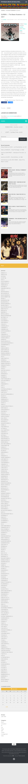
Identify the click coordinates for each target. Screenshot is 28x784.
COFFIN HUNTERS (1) (6, 331)
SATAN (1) (3, 572)
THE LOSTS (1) (4, 628)
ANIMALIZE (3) (4, 285)
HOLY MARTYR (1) (5, 430)
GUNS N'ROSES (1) (5, 409)
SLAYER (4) (3, 587)
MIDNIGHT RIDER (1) (5, 493)
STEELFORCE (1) (4, 611)
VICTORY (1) (3, 662)
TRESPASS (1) (4, 647)
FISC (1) (2, 385)
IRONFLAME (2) (4, 442)
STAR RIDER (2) (4, 609)
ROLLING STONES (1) (5, 558)
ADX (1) (2, 279)
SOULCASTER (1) (5, 602)
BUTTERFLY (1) (4, 317)
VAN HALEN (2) (4, 659)
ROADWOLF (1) (4, 556)
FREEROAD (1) (4, 390)
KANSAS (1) (3, 447)
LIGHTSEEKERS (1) (5, 462)
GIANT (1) (3, 404)
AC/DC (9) (3, 276)
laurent (2, 157)
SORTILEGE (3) (4, 601)
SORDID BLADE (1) (5, 599)
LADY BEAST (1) (4, 459)
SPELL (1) (3, 604)
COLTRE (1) (3, 332)
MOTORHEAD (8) (5, 496)
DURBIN (21, 27)
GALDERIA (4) (4, 397)
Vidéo (2, 735)
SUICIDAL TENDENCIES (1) (7, 616)
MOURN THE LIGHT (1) (6, 498)
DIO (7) (2, 356)
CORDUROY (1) (4, 334)
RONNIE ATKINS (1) (5, 560)
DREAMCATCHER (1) (5, 365)
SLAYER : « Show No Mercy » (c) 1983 (14, 157)
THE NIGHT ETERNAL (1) (6, 630)
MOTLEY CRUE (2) (5, 495)
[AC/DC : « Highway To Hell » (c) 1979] (14, 247)
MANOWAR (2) (4, 476)
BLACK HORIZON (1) (5, 295)
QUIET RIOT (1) (4, 544)
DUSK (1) (3, 368)
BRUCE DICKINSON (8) (6, 315)
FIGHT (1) (3, 382)
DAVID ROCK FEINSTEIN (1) (7, 343)
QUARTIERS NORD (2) (6, 541)
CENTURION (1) (4, 322)
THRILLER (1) (4, 638)
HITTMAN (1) (4, 428)
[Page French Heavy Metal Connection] (26, 121)
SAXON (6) (3, 577)
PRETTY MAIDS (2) (5, 537)
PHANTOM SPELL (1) (5, 531)
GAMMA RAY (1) (4, 399)
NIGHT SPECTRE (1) (5, 505)
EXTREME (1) (4, 377)
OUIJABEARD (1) (4, 520)
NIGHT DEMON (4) (5, 502)
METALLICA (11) (4, 488)
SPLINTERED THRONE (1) (6, 607)
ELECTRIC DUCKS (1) (5, 370)
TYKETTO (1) (4, 654)
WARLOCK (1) (4, 671)
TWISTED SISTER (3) (5, 650)
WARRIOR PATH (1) (5, 674)
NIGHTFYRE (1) (4, 507)
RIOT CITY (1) (4, 553)
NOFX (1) (3, 512)
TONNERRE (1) (4, 642)
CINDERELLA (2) (4, 329)
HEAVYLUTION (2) (5, 416)
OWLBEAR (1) (4, 522)
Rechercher (3, 136)
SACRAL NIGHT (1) (5, 566)
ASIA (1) (3, 290)
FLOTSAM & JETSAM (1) (6, 389)
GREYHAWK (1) (4, 408)
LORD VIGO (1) (4, 467)
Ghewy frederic (4, 147)
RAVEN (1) (3, 549)
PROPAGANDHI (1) (5, 539)
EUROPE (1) (3, 375)
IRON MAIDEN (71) (5, 438)
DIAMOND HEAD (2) (5, 355)
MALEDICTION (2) (5, 472)
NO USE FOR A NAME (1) (6, 510)
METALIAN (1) (4, 486)
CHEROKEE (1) (4, 327)
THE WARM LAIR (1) (5, 633)
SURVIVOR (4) (4, 619)
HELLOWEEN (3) (4, 420)
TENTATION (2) (4, 625)
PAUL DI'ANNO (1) (5, 529)
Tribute (2, 732)
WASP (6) (3, 677)
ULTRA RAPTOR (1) (5, 657)
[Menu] (26, 2)
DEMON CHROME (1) (5, 353)
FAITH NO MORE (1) (5, 380)
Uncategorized (4, 734)
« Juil (6, 706)
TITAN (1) (3, 640)
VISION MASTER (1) (5, 664)
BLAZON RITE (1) (5, 302)
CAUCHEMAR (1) (4, 320)
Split (2, 730)
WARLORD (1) (4, 672)
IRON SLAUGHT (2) (5, 440)
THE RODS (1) (4, 631)
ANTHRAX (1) (4, 286)
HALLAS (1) (3, 413)
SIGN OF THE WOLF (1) (6, 582)
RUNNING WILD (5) (5, 561)
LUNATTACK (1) (4, 469)
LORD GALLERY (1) (5, 466)
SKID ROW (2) (4, 585)
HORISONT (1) (4, 431)
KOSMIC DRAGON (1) (5, 457)
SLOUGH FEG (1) (4, 589)
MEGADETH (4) (4, 481)
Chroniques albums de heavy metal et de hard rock (11, 2)
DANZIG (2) (3, 339)
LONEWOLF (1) (4, 464)
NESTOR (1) (3, 500)
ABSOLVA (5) (4, 274)
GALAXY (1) (3, 396)
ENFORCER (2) (4, 373)
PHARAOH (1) (4, 532)
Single (2, 729)
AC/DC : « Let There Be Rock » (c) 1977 (18, 147)
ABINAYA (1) (4, 273)
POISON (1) (3, 534)
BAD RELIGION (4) (5, 291)
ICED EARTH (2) (4, 433)
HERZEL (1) (3, 425)
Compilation (3, 723)
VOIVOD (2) (3, 666)
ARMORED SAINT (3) (5, 288)
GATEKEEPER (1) (4, 401)
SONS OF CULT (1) (5, 597)
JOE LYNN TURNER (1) (6, 443)
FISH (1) (3, 387)
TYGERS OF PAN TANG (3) (7, 652)
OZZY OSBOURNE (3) (5, 525)
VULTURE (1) (4, 669)
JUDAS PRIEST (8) (5, 445)
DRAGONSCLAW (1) (5, 361)
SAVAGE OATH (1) (5, 573)
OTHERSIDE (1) (4, 519)
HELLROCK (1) (4, 421)
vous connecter (10, 116)
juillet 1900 (3, 716)
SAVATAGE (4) (4, 575)
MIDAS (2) (3, 491)
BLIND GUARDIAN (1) (6, 303)
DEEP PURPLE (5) (5, 349)
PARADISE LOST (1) (5, 527)
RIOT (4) (3, 551)
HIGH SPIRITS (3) (5, 426)
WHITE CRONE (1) (5, 679)
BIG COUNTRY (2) (5, 293)
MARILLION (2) (4, 478)
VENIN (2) (3, 660)
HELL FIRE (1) (4, 418)
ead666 (4, 19)
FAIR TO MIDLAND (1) (6, 379)
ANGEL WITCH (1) (5, 283)
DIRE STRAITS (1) (5, 358)
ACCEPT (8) (3, 278)
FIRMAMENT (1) (4, 384)
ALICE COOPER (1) (5, 281)
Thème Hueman (22, 755)
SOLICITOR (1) (4, 595)
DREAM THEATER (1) (5, 363)
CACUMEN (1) (4, 319)
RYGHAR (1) (3, 563)
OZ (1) (2, 524)
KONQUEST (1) (4, 455)
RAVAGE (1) (3, 548)
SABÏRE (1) (3, 565)
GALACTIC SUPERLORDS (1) (7, 394)
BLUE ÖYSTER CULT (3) (6, 307)
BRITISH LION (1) (5, 314)
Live (2, 727)
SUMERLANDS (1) (5, 618)
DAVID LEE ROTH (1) (5, 341)
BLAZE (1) (3, 298)
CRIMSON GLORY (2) (5, 336)
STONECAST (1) (4, 614)
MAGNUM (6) (4, 471)
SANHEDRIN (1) (4, 570)
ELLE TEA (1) (4, 372)
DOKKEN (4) (3, 360)
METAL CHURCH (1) (5, 484)
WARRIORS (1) (4, 676)
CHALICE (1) (3, 324)
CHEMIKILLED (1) (5, 326)
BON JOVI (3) (4, 310)
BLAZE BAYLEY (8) (5, 300)
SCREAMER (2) (4, 580)
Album (25, 23)
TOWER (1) (3, 645)
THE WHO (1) (4, 635)
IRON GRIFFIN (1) (5, 437)
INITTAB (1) (3, 435)
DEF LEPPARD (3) (5, 351)
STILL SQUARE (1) (5, 613)
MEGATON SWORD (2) (6, 483)
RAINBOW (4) (4, 546)
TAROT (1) (3, 623)
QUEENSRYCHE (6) (5, 543)
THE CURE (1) (4, 626)
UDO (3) (3, 655)
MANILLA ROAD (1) (5, 474)
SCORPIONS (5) (4, 578)
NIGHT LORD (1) (4, 503)
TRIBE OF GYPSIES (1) (6, 648)
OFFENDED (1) (4, 515)
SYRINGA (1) (4, 621)
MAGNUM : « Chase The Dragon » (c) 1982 (14, 149)
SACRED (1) (3, 568)
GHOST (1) (3, 402)
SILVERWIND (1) (4, 584)
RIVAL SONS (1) (4, 554)
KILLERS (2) (3, 450)
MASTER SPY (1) (4, 479)
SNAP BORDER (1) (5, 592)
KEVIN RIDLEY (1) (5, 449)
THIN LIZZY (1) (4, 636)
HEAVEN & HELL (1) (5, 414)
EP (1, 725)
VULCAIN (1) (4, 667)
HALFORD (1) (4, 411)
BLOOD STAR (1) (4, 305)
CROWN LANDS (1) (5, 338)
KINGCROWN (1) (4, 452)
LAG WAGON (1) (4, 461)
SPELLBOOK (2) (4, 606)
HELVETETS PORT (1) (6, 423)
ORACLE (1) (3, 517)
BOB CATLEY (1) (4, 308)
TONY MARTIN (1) (5, 643)
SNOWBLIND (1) (4, 594)
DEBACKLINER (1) (5, 348)
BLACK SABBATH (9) (5, 296)
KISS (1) (2, 454)
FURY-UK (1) (4, 392)
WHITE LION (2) (4, 681)
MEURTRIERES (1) (5, 490)
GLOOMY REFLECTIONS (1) (7, 406)
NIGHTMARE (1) (4, 508)
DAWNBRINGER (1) (5, 344)
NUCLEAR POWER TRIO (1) (7, 513)
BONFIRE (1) (4, 312)
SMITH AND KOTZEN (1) (6, 590)
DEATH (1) (3, 346)
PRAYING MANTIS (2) (6, 536)
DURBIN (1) (3, 367)
